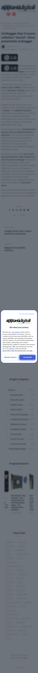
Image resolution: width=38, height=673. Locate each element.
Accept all (27, 357)
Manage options (10, 357)
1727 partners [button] (15, 332)
